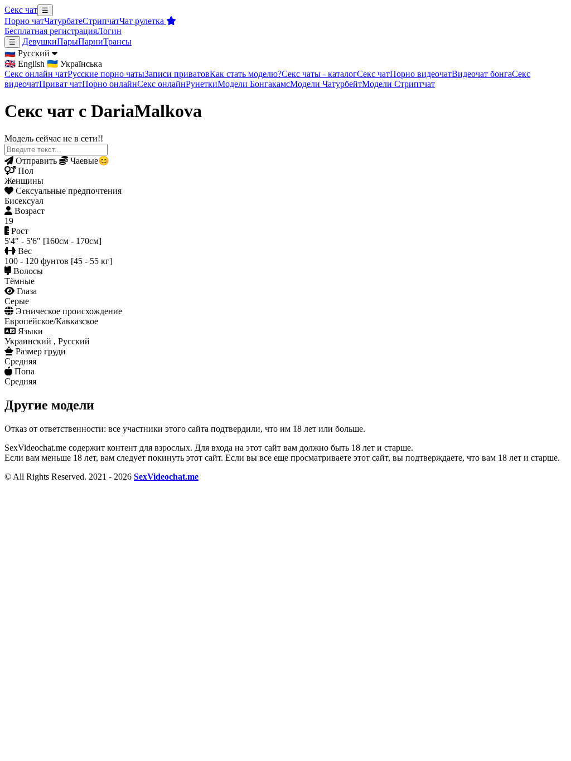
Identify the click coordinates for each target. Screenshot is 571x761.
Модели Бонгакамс (253, 84)
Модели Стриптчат (398, 84)
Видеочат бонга (482, 74)
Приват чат (60, 84)
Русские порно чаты (105, 74)
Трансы (117, 41)
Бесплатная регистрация (50, 31)
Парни (90, 41)
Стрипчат (101, 21)
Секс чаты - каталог (319, 74)
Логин (109, 31)
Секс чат (20, 9)
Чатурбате (63, 21)
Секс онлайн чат (35, 74)
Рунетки (201, 84)
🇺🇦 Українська (74, 64)
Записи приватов (177, 74)
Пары (67, 41)
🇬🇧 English (24, 64)
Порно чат (24, 21)
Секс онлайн (161, 84)
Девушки (39, 41)
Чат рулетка (142, 21)
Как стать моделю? (246, 74)
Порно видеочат (421, 74)
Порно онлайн (109, 84)
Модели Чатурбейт (326, 84)
